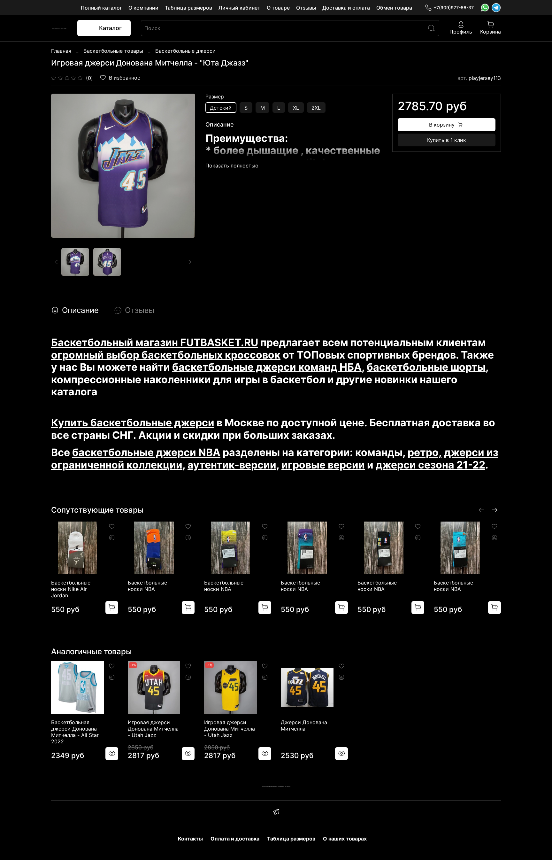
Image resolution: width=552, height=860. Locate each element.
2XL (316, 108)
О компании (143, 7)
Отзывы (306, 7)
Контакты (190, 838)
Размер (214, 97)
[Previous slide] (61, 166)
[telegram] (275, 812)
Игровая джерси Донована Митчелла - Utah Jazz (153, 728)
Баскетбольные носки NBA (147, 585)
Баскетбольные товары (113, 51)
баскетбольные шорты (426, 367)
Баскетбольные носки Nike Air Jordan (70, 589)
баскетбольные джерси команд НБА (267, 367)
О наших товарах (345, 838)
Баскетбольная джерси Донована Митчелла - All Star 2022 (75, 732)
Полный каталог (101, 7)
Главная (61, 51)
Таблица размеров (188, 7)
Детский (221, 108)
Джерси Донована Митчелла (304, 725)
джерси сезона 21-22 (430, 465)
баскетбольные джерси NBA (146, 452)
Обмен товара (394, 7)
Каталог (110, 28)
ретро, (425, 452)
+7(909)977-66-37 (453, 7)
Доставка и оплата (346, 7)
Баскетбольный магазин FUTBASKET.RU (154, 342)
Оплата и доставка (235, 838)
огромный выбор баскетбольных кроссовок (165, 355)
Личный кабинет (239, 7)
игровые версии (323, 465)
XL (296, 108)
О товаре (278, 7)
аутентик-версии (232, 465)
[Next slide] (185, 166)
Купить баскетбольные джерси (132, 422)
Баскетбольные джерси (185, 51)
